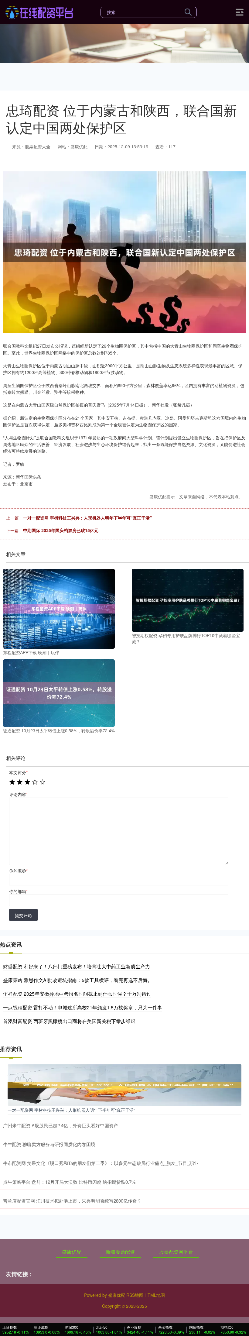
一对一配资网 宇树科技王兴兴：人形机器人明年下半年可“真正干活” (87, 518)
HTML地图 (155, 1295)
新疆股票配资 (120, 1251)
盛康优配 (71, 1251)
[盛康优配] (39, 12)
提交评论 (23, 915)
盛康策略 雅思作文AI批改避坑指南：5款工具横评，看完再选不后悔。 (77, 980)
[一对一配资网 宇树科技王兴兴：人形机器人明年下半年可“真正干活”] (124, 1084)
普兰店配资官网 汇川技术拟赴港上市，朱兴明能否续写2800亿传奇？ (72, 1200)
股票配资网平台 (176, 1251)
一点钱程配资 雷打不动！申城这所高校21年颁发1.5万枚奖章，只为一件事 (82, 1007)
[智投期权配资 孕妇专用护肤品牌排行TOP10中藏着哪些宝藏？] (188, 599)
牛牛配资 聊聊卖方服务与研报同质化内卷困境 (49, 1144)
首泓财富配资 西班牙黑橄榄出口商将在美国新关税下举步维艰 (69, 1021)
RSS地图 (134, 1295)
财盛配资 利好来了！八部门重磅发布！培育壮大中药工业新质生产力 (76, 966)
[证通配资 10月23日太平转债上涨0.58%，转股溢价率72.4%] (59, 692)
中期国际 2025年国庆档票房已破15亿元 (60, 530)
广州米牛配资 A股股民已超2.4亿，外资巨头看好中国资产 (60, 1125)
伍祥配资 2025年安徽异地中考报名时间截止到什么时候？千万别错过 (77, 993)
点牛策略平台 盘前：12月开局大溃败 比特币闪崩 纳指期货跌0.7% (69, 1182)
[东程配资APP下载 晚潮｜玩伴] (59, 608)
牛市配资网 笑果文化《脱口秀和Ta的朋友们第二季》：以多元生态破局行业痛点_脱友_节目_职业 (101, 1163)
